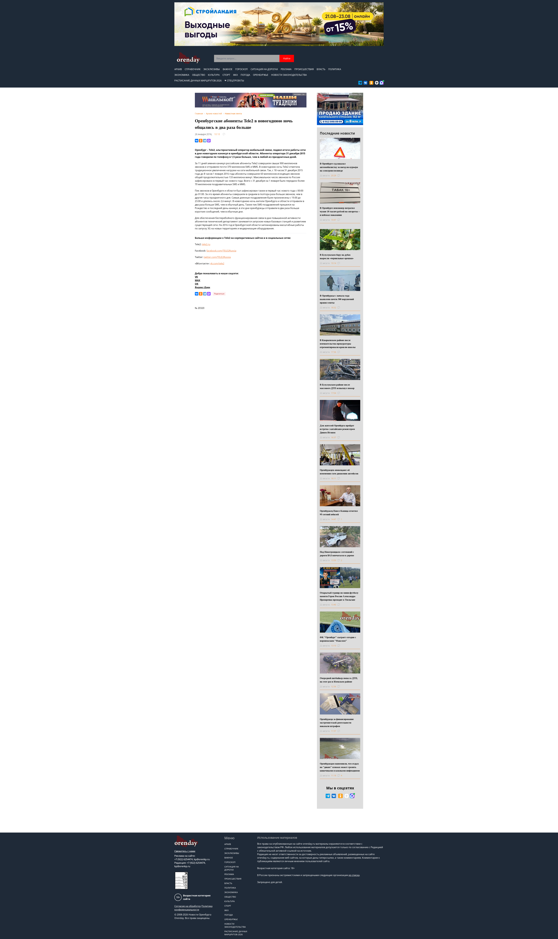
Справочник (193, 69)
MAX (197, 280)
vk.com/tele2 (217, 263)
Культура (214, 74)
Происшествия (304, 69)
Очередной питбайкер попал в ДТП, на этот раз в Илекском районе (339, 679)
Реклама (286, 69)
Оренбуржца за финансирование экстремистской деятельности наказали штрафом (337, 722)
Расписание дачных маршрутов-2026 (198, 80)
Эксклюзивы (211, 69)
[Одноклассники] (200, 140)
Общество (198, 74)
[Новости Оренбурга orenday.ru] (188, 58)
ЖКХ (235, 74)
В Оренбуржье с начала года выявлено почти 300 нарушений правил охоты (337, 299)
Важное (227, 69)
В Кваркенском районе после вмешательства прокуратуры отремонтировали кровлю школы (338, 343)
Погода (245, 74)
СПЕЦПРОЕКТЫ (235, 80)
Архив (178, 69)
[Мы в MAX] (382, 83)
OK (196, 283)
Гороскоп (241, 69)
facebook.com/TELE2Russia (221, 250)
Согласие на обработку (187, 906)
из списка (354, 875)
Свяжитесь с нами (184, 851)
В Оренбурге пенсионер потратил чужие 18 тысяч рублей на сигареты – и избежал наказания (340, 211)
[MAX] (209, 140)
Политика (334, 69)
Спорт (226, 74)
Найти (286, 58)
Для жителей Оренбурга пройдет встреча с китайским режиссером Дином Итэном (337, 429)
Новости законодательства (289, 74)
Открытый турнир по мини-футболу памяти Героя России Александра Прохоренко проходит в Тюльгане (339, 596)
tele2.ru (206, 244)
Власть (321, 69)
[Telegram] (204, 140)
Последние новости (337, 133)
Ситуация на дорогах (264, 69)
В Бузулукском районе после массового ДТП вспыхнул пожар (337, 386)
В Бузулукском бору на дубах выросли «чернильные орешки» (337, 256)
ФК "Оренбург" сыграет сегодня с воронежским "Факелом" (338, 639)
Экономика (181, 74)
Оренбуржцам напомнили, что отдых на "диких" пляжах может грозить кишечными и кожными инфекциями (340, 767)
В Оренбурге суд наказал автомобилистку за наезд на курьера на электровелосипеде (339, 167)
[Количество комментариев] (341, 175)
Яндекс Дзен (202, 287)
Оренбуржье (260, 74)
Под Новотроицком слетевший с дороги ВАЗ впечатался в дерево (337, 553)
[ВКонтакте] (196, 140)
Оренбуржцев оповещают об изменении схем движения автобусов (339, 471)
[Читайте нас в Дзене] (377, 83)
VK (196, 276)
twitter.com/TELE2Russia (217, 257)
